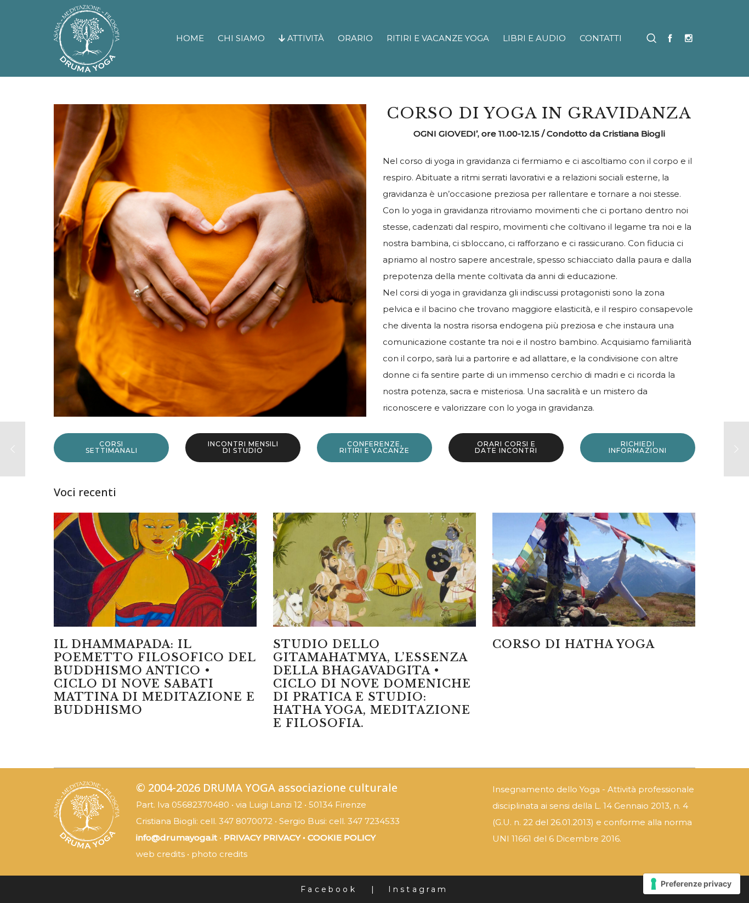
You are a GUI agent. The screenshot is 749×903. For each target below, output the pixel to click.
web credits (160, 854)
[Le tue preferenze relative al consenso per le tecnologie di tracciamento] (691, 883)
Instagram (418, 889)
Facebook (328, 889)
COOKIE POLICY (342, 837)
